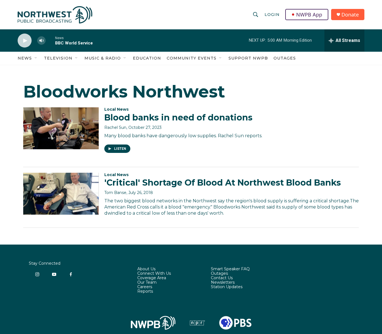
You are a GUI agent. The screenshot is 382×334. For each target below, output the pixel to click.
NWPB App (309, 14)
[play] (24, 40)
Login (272, 14)
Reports (145, 291)
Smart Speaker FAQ (230, 269)
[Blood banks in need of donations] (61, 128)
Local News (116, 109)
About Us (146, 269)
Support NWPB (248, 58)
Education (147, 58)
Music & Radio (102, 58)
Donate (350, 15)
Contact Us (222, 278)
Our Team (147, 282)
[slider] (50, 40)
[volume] (41, 40)
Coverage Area (151, 278)
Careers (144, 287)
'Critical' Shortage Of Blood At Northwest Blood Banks (222, 182)
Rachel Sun (115, 127)
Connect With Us (154, 273)
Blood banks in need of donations (178, 117)
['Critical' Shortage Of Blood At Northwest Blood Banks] (61, 194)
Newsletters (223, 282)
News (25, 58)
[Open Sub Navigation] (36, 58)
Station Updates (226, 287)
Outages (284, 58)
